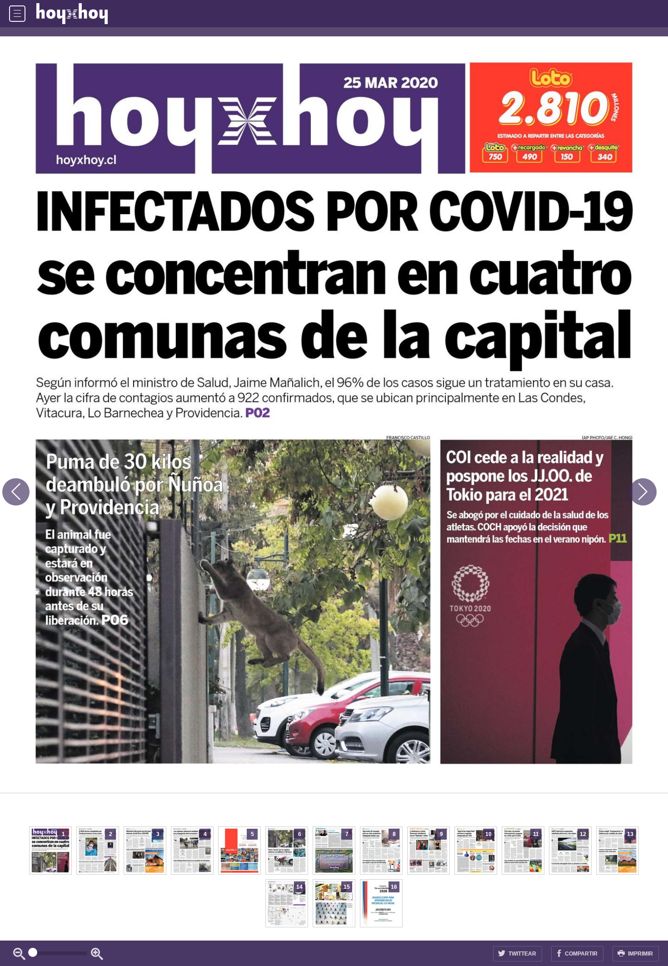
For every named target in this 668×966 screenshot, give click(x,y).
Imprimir (640, 954)
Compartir (580, 954)
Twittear (521, 954)
